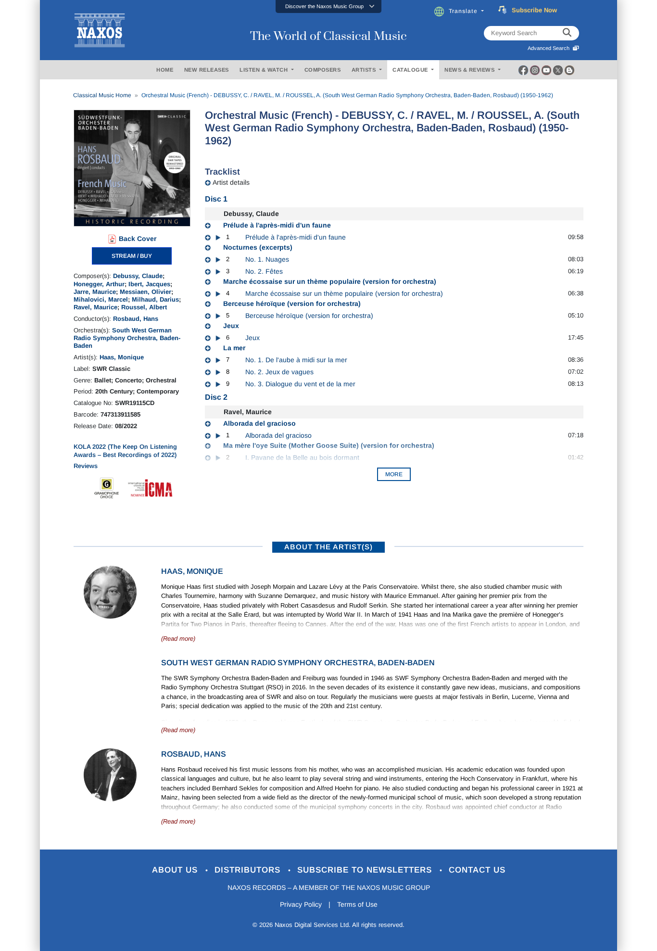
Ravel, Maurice (95, 307)
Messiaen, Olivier (145, 291)
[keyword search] (567, 33)
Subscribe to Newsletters (366, 870)
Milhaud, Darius (155, 299)
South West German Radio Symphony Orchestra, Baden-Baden (127, 338)
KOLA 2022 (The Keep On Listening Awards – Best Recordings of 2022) (125, 450)
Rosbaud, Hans (135, 318)
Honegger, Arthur (99, 284)
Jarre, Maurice (95, 291)
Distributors (249, 870)
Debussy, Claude (138, 275)
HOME (164, 70)
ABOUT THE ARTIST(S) (328, 547)
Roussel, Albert (144, 307)
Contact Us (477, 870)
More (394, 474)
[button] (328, 6)
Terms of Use (357, 904)
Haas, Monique (122, 357)
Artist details (231, 182)
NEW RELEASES (206, 70)
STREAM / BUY (132, 256)
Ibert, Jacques (149, 284)
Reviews (86, 465)
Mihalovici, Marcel (101, 299)
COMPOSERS (322, 70)
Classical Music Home (102, 95)
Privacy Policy (301, 904)
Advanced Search (550, 48)
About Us (176, 870)
